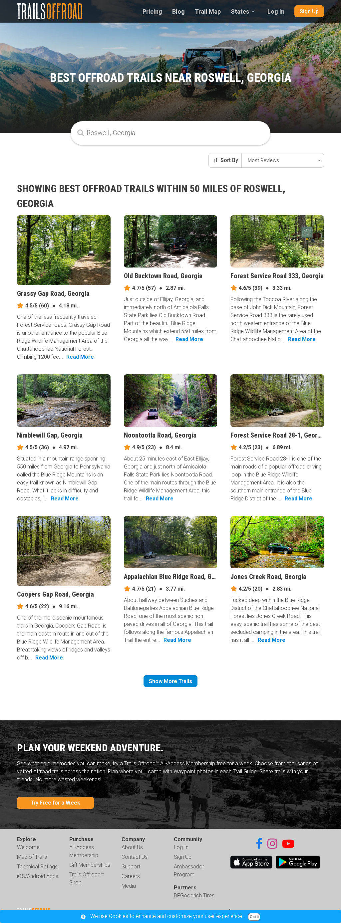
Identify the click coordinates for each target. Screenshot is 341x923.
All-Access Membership (83, 851)
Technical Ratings (37, 866)
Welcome (28, 847)
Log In (275, 11)
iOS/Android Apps (37, 876)
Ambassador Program (189, 870)
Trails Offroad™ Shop (86, 878)
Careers (131, 876)
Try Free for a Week (55, 803)
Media (129, 886)
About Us (132, 847)
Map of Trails (32, 857)
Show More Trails (170, 681)
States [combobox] (240, 11)
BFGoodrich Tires (194, 895)
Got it (254, 917)
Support (131, 866)
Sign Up (309, 11)
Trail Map (208, 11)
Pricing (152, 11)
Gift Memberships (89, 865)
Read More (80, 357)
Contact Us (135, 857)
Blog (178, 11)
